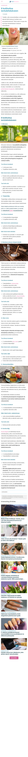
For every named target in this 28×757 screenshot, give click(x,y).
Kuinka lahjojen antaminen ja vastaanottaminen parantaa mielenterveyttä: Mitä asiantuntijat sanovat (12, 577)
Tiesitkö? (3, 574)
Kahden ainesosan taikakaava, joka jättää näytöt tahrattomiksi (12, 653)
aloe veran (15, 341)
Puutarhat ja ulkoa (5, 594)
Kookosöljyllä (4, 431)
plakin (11, 210)
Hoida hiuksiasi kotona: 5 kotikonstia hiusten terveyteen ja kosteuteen (12, 558)
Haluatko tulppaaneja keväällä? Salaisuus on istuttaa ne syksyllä (11, 596)
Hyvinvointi (4, 537)
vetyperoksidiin (20, 296)
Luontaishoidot (4, 5)
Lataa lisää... (14, 658)
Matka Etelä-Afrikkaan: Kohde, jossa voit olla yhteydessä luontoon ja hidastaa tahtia (12, 520)
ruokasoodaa (14, 283)
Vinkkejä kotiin (5, 650)
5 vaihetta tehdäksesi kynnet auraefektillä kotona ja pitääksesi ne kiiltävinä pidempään (12, 634)
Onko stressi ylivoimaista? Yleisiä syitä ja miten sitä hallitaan (13, 539)
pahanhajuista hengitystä (7, 89)
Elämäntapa (4, 517)
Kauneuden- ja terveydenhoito (8, 555)
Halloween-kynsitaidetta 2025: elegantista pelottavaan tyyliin (11, 614)
